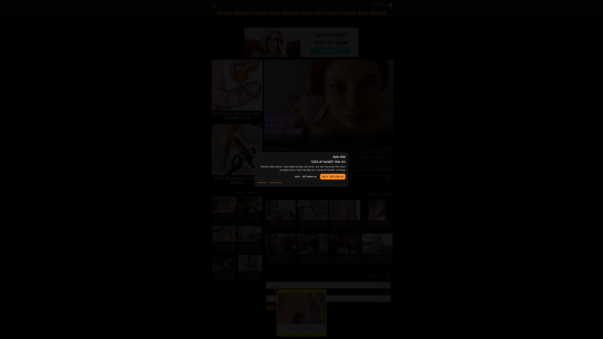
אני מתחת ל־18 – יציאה (305, 176)
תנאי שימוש (262, 182)
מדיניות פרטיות (276, 182)
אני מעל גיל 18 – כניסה (332, 176)
